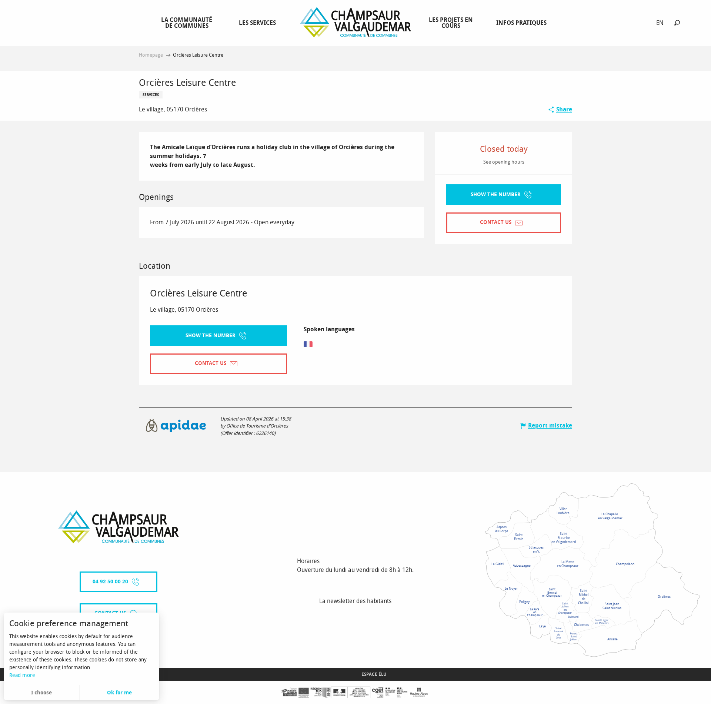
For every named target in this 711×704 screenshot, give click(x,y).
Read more (22, 675)
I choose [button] (41, 693)
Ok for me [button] (119, 693)
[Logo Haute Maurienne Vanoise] (118, 526)
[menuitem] (188, 23)
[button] (677, 23)
